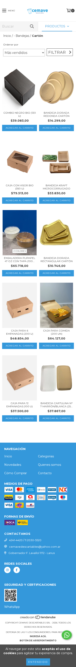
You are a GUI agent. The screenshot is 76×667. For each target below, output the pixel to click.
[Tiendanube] (38, 618)
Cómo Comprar (15, 473)
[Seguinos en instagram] (7, 570)
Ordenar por (10, 44)
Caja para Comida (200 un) (56, 332)
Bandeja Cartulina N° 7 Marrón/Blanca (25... (56, 405)
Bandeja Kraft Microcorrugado (56, 187)
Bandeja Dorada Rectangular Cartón (57, 259)
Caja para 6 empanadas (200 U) (19, 332)
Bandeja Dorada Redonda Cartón (56, 114)
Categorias (46, 456)
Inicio (7, 36)
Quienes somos (49, 465)
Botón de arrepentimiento (38, 640)
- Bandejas (21, 36)
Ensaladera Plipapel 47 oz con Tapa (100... (19, 259)
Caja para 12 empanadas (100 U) (19, 405)
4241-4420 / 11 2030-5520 (25, 540)
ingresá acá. (38, 636)
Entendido (38, 661)
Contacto (45, 473)
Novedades (12, 465)
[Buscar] (31, 26)
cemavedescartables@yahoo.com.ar (34, 546)
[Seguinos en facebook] (17, 570)
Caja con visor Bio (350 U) (20, 187)
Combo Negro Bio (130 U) (19, 114)
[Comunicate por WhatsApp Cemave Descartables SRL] (67, 635)
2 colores (20, 251)
